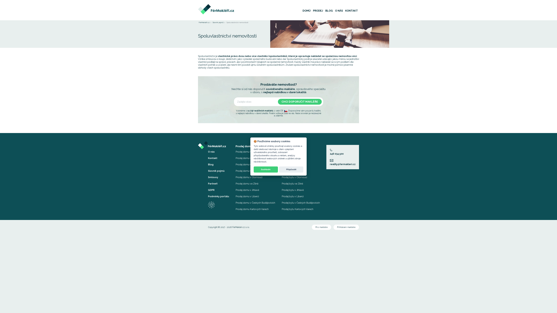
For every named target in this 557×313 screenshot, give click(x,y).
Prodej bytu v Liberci (293, 196)
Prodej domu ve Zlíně (247, 183)
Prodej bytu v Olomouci (294, 177)
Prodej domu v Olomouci (249, 177)
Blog (329, 10)
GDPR (211, 190)
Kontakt (351, 10)
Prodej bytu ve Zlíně (292, 183)
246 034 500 (337, 153)
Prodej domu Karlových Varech (252, 209)
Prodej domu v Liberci (247, 196)
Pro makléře (321, 227)
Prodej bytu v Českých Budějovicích (301, 202)
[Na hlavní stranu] (216, 5)
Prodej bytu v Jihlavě (293, 190)
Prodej (318, 10)
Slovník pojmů (218, 22)
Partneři (212, 183)
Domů (307, 10)
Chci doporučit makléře (300, 101)
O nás (339, 10)
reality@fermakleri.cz (343, 164)
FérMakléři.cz (204, 22)
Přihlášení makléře (346, 227)
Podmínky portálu (218, 196)
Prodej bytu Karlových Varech (297, 209)
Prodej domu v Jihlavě (247, 190)
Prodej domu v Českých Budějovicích (255, 202)
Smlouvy (213, 177)
